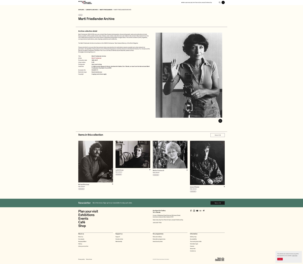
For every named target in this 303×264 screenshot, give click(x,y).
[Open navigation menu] (223, 2)
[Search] (219, 2)
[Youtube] (197, 211)
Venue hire (192, 248)
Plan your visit (88, 211)
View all (216, 135)
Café (81, 222)
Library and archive (83, 246)
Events (83, 218)
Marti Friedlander (96, 58)
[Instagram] (194, 211)
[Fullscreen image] (220, 121)
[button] (95, 166)
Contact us (193, 251)
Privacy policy (81, 259)
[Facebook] (191, 211)
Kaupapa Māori (82, 241)
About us (80, 237)
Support (118, 237)
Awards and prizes (158, 241)
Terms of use (89, 259)
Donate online (119, 239)
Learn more (294, 255)
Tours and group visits (196, 241)
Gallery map (193, 237)
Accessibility (193, 239)
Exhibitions (86, 215)
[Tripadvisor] (200, 211)
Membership (119, 241)
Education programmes (159, 239)
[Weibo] (204, 211)
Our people (81, 239)
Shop (82, 226)
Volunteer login (194, 244)
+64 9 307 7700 (157, 223)
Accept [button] (280, 259)
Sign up (216, 203)
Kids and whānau (157, 237)
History (80, 244)
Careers (192, 246)
